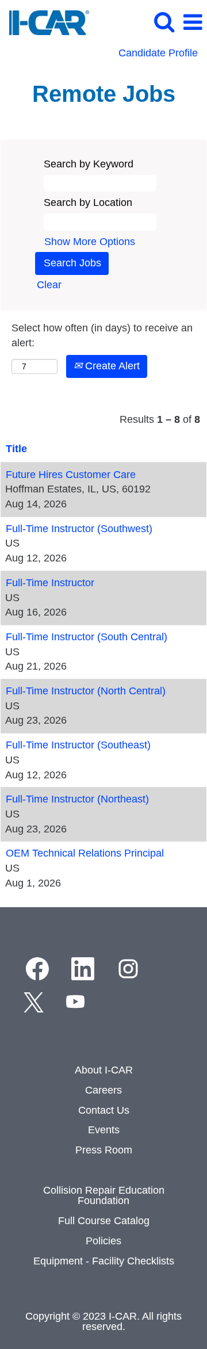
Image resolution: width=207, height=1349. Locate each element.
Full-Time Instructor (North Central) (86, 691)
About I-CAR (104, 1070)
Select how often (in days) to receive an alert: (102, 335)
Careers (103, 1090)
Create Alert (111, 366)
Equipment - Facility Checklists (103, 1261)
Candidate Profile (158, 53)
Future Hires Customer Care (71, 474)
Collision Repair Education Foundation (103, 1195)
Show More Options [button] (89, 241)
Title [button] (16, 448)
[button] (192, 23)
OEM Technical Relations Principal (85, 853)
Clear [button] (49, 285)
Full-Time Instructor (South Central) (86, 637)
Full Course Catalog (104, 1220)
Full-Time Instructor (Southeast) (78, 745)
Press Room (103, 1150)
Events (104, 1130)
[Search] (164, 22)
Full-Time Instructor (50, 582)
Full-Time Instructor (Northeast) (77, 799)
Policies (103, 1241)
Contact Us (103, 1110)
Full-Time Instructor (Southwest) (79, 528)
